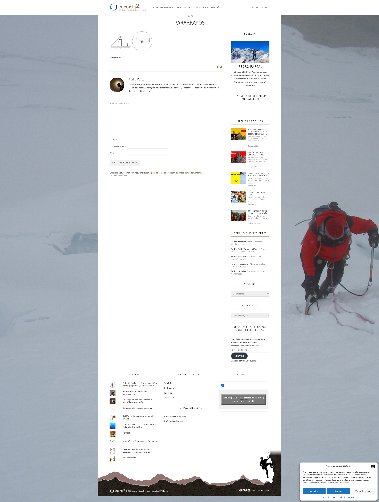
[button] (373, 466)
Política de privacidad (346, 497)
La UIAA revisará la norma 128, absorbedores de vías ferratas (137, 450)
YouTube (168, 383)
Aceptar (314, 491)
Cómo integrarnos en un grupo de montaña (257, 212)
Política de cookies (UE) (175, 416)
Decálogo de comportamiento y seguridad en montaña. (137, 400)
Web (112, 153)
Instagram (169, 388)
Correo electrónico (118, 146)
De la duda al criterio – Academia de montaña (258, 174)
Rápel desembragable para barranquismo (135, 392)
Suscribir (239, 356)
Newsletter (183, 7)
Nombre (114, 139)
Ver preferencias (363, 491)
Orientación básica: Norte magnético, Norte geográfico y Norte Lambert (140, 384)
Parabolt (127, 432)
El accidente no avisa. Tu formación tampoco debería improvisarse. (258, 131)
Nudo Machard (129, 457)
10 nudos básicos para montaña (137, 408)
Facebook (168, 393)
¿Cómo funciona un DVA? (256, 193)
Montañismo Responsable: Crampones (140, 441)
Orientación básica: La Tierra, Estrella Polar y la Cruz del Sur (140, 425)
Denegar (338, 491)
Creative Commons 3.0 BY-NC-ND (153, 491)
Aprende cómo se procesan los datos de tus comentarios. (176, 172)
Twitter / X (169, 397)
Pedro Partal (137, 79)
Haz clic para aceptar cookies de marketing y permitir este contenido (243, 399)
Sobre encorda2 (161, 7)
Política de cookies (329, 497)
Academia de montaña (208, 7)
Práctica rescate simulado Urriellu (256, 153)
